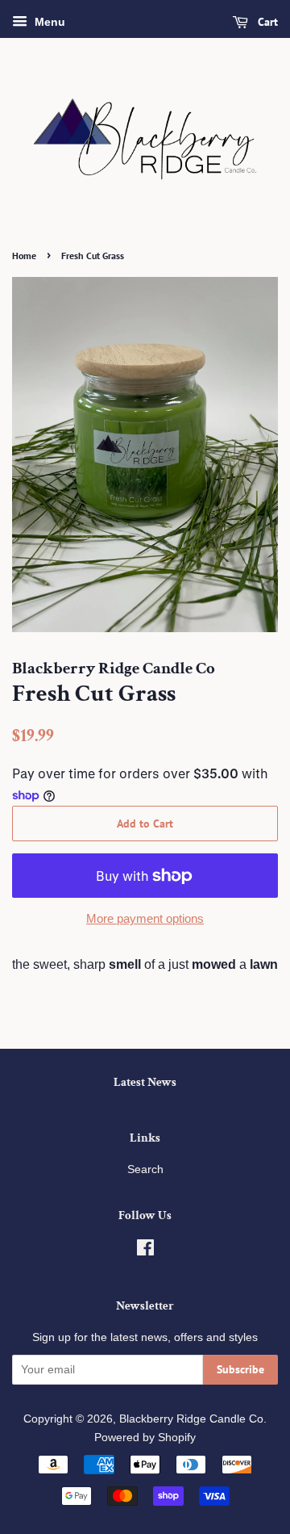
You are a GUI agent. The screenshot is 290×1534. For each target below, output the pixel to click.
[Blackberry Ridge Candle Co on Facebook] (145, 1251)
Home (24, 255)
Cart (266, 22)
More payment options (145, 918)
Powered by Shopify (145, 1437)
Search (145, 1169)
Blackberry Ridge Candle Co (191, 1419)
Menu (48, 21)
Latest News (145, 1082)
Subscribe (240, 1369)
